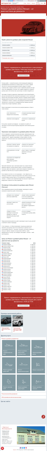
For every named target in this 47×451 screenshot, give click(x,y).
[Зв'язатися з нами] (2, 448)
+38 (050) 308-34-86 (5, 433)
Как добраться (31, 0)
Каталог (33, 3)
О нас (25, 3)
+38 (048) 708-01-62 (5, 434)
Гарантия (14, 449)
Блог (42, 3)
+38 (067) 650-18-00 (19, 0)
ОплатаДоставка (38, 3)
